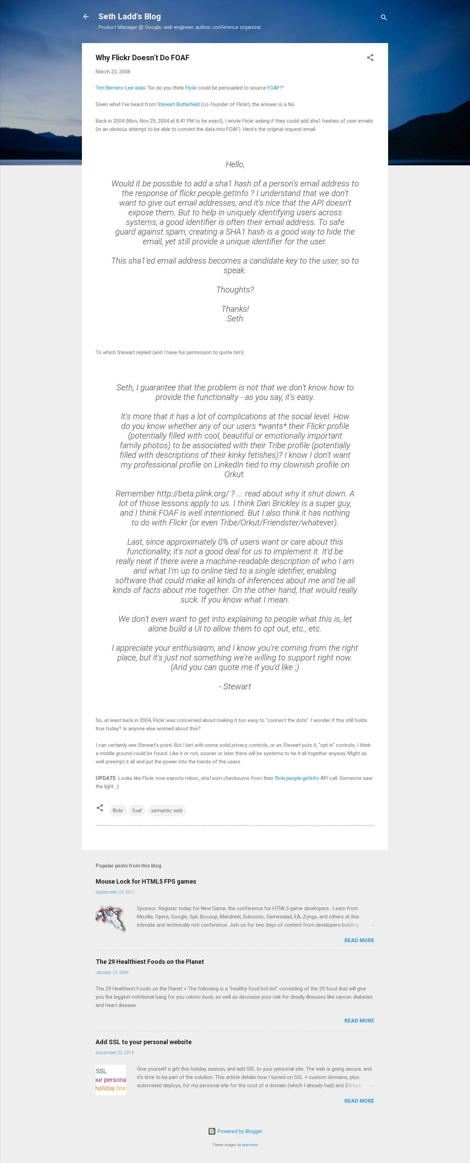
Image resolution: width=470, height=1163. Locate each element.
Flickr (191, 88)
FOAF (273, 88)
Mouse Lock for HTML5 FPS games (146, 881)
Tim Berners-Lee (114, 88)
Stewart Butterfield (179, 104)
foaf (137, 810)
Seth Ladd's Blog (129, 16)
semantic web (167, 810)
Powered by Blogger (239, 1131)
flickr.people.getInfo (297, 778)
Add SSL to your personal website (144, 1042)
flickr (118, 810)
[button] (370, 58)
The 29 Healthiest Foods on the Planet (150, 961)
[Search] (384, 18)
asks (140, 88)
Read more (359, 940)
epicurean (250, 1145)
